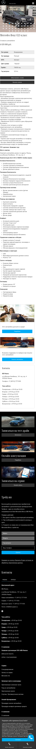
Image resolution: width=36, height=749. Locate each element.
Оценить (18, 552)
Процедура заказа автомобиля (11, 703)
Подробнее (17, 331)
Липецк (13, 579)
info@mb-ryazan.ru (12, 607)
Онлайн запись (18, 485)
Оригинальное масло (8, 691)
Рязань (4, 579)
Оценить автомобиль (17, 359)
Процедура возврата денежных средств (14, 706)
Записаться (18, 435)
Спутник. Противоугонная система (12, 694)
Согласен (18, 739)
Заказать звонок (17, 82)
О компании (5, 715)
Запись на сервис (7, 672)
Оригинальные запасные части (11, 685)
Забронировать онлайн (17, 78)
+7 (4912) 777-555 (14, 381)
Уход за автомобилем (8, 688)
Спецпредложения (7, 669)
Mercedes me (6, 676)
